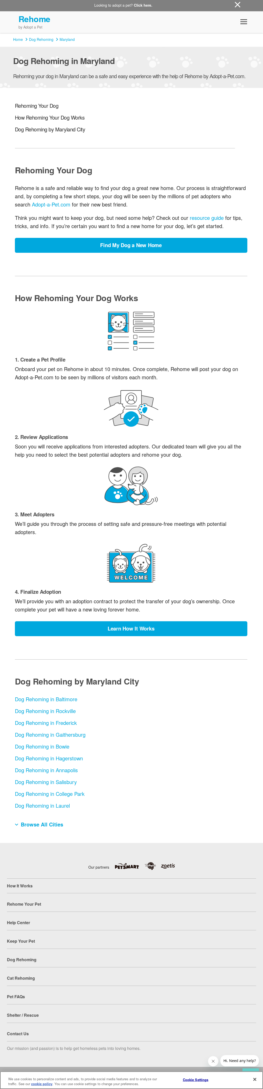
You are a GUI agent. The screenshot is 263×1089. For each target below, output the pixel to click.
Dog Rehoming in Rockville (45, 711)
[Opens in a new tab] (129, 866)
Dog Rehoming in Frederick (46, 722)
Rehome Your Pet (24, 904)
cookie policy (41, 1083)
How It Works (20, 886)
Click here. (143, 5)
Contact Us (18, 1034)
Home (18, 39)
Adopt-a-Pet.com (51, 204)
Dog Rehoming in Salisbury (46, 782)
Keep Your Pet (21, 941)
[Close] (254, 1079)
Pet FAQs (16, 997)
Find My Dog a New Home (131, 245)
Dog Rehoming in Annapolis (46, 770)
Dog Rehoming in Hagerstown (49, 758)
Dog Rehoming (41, 39)
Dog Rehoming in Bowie (42, 746)
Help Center (18, 922)
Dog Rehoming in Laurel (42, 805)
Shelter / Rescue (23, 1015)
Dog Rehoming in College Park (49, 793)
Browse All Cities (42, 824)
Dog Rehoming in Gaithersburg (50, 734)
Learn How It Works (131, 628)
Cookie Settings (196, 1079)
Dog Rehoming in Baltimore (46, 699)
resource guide (207, 217)
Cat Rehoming (21, 978)
